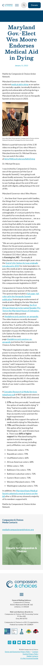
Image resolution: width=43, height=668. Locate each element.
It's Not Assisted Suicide (29, 658)
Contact (35, 652)
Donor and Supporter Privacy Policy (18, 652)
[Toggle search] (24, 5)
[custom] (29, 642)
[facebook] (14, 642)
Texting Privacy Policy (30, 654)
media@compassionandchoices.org (18, 529)
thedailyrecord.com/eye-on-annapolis (21, 316)
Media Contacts (32, 656)
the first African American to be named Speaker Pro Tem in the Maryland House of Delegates (21, 308)
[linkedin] (24, 642)
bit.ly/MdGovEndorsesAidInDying (19, 159)
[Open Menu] (17, 5)
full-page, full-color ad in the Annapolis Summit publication (20, 296)
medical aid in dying (19, 84)
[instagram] (9, 642)
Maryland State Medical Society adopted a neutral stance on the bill (20, 493)
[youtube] (19, 642)
